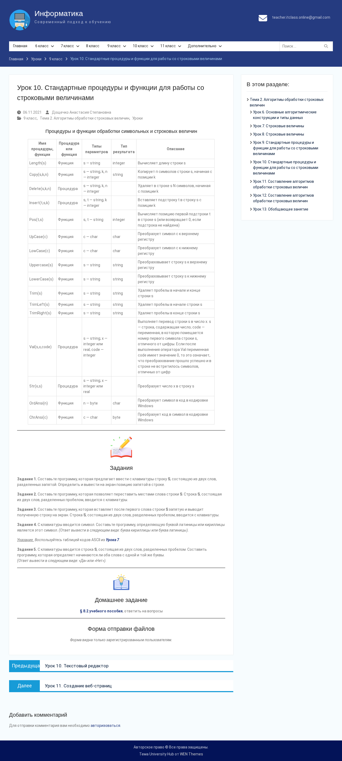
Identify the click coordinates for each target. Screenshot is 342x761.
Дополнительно (202, 46)
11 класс (168, 46)
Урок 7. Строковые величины (278, 126)
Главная (20, 46)
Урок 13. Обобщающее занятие (280, 209)
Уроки (137, 118)
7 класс (67, 46)
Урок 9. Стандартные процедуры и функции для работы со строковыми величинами (285, 148)
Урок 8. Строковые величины (278, 134)
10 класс (140, 46)
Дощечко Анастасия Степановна (81, 112)
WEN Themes (191, 754)
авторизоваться (105, 725)
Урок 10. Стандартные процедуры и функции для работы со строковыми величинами (285, 167)
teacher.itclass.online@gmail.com (301, 17)
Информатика (58, 13)
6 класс (42, 46)
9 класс (114, 46)
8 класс (92, 46)
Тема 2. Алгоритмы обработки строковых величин (84, 118)
